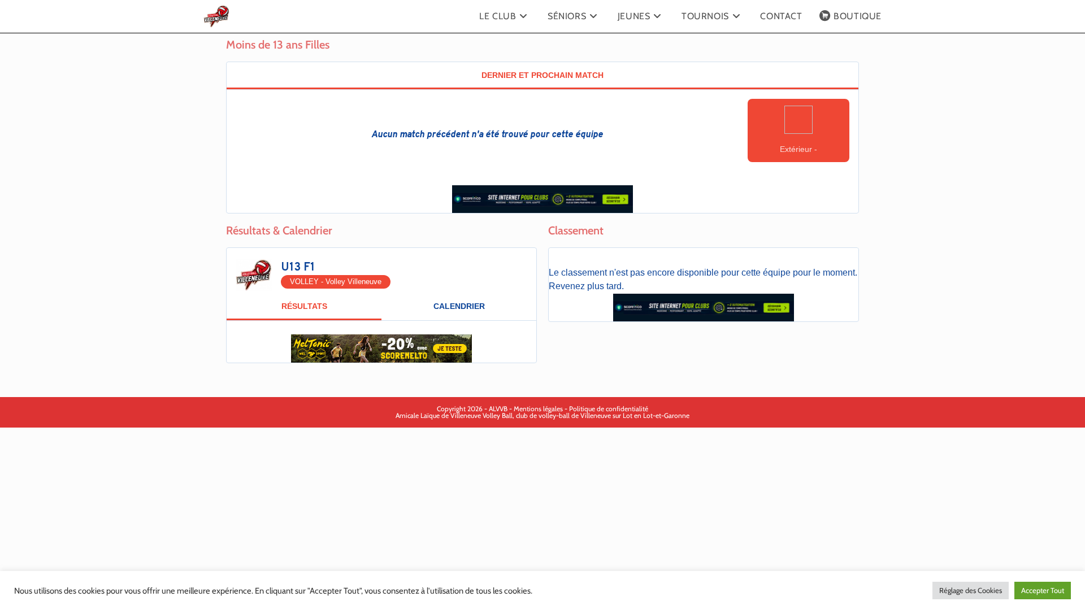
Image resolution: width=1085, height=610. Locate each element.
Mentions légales (538, 408)
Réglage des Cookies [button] (970, 590)
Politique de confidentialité (608, 408)
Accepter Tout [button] (1042, 590)
